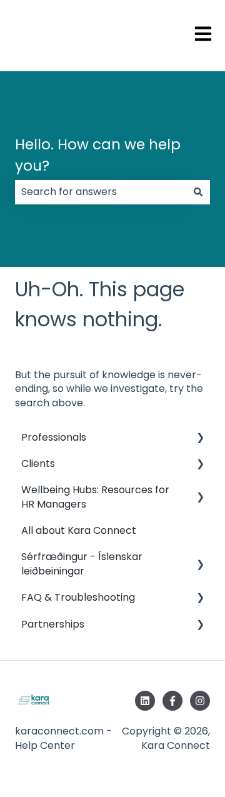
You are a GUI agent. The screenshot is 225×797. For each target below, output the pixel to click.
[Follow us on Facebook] (172, 701)
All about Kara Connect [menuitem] (78, 530)
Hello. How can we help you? (98, 155)
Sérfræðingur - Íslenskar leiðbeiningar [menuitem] (81, 563)
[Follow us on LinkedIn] (145, 701)
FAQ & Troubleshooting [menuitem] (78, 597)
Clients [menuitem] (38, 463)
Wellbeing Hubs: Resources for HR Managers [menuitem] (95, 497)
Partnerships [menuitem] (52, 624)
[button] (200, 438)
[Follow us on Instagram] (200, 701)
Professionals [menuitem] (53, 437)
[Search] (198, 192)
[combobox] (100, 192)
